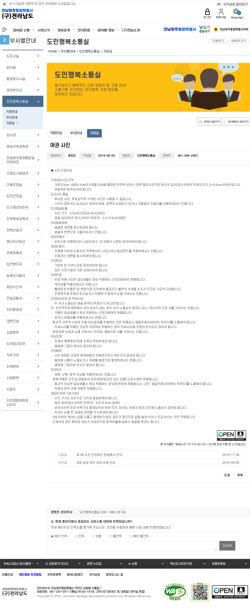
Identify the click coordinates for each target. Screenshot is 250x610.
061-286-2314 (113, 512)
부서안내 (11, 117)
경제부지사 (14, 90)
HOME (52, 51)
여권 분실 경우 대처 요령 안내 (95, 463)
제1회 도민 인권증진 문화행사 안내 (99, 455)
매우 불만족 (141, 536)
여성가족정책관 (17, 147)
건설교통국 (14, 298)
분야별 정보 (106, 30)
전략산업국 (14, 230)
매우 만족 (60, 536)
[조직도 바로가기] (209, 124)
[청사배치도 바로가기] (236, 124)
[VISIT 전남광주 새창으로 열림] (204, 29)
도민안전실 (14, 196)
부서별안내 (68, 51)
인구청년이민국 (17, 207)
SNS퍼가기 (238, 41)
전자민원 (84, 30)
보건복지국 (14, 264)
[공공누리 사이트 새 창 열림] (230, 592)
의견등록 (227, 545)
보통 (99, 536)
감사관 (11, 135)
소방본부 (12, 332)
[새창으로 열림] (231, 440)
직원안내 (11, 112)
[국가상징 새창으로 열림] (232, 4)
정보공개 (63, 30)
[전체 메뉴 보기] (4, 30)
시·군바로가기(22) (56, 564)
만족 (81, 536)
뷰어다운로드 (75, 574)
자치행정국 (14, 310)
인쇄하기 (218, 41)
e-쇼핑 (133, 564)
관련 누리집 (94, 564)
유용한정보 (219, 564)
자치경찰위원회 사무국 (17, 403)
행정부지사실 (15, 79)
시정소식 (43, 30)
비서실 (11, 67)
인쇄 (227, 475)
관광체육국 (14, 253)
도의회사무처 (15, 344)
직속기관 (12, 355)
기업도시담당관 (17, 173)
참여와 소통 (21, 30)
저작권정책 (54, 574)
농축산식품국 (15, 276)
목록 (240, 475)
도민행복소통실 (17, 102)
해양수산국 (14, 287)
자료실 (10, 123)
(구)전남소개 (131, 30)
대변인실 (12, 321)
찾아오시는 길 (114, 574)
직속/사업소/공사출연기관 (20, 564)
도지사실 (12, 56)
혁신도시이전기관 (181, 564)
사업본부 (12, 378)
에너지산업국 (15, 242)
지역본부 (12, 367)
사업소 (11, 389)
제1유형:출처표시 (198, 444)
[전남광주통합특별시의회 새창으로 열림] (231, 29)
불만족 (117, 536)
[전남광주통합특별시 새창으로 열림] (180, 29)
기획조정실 (14, 185)
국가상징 (94, 574)
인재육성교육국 (17, 219)
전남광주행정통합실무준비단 (20, 160)
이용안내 (7, 574)
